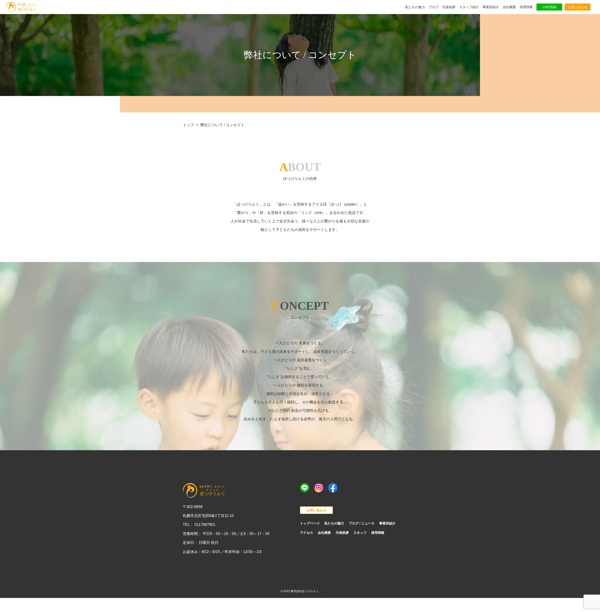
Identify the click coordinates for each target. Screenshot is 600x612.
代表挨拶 (448, 7)
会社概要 (509, 7)
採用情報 (526, 7)
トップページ (310, 523)
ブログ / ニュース (362, 523)
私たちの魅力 (415, 7)
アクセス (306, 533)
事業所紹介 (491, 7)
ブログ (434, 7)
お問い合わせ (577, 7)
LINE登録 (549, 7)
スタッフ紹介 (469, 7)
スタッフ (360, 533)
